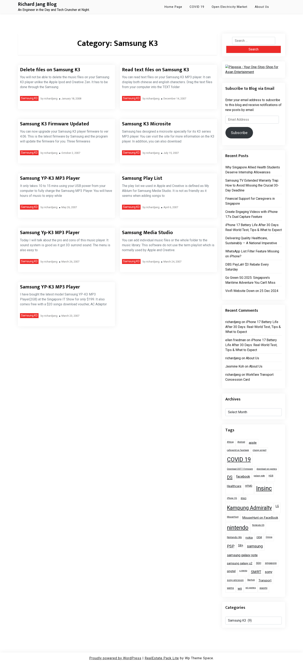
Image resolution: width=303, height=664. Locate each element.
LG (277, 506)
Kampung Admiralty (249, 508)
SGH (258, 563)
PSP (230, 546)
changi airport (259, 450)
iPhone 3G (232, 498)
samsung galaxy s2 (239, 563)
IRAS (243, 498)
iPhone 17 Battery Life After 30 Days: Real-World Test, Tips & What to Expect (253, 227)
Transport (264, 580)
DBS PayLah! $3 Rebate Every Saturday (247, 267)
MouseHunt (232, 517)
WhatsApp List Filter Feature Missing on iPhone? (252, 253)
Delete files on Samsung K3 (50, 70)
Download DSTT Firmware (240, 469)
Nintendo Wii (234, 537)
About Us (262, 7)
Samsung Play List (142, 178)
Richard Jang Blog (37, 4)
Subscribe (239, 133)
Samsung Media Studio (147, 233)
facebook (243, 476)
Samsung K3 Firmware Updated (54, 124)
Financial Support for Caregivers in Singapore (250, 201)
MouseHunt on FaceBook (260, 517)
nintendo (237, 527)
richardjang (51, 98)
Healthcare (234, 486)
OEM (259, 537)
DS (230, 477)
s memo (243, 570)
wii (240, 588)
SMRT (256, 572)
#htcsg (230, 442)
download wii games (267, 469)
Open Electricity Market (229, 7)
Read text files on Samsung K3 (155, 70)
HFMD (248, 485)
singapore (271, 563)
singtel (231, 571)
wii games (250, 587)
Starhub (251, 580)
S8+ (240, 545)
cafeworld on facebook (238, 450)
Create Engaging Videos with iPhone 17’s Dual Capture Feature (251, 214)
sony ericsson (235, 580)
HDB (271, 475)
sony (268, 572)
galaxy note (259, 475)
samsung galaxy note (242, 555)
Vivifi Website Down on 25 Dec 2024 (251, 291)
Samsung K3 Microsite (146, 124)
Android (241, 442)
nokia (249, 537)
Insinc (264, 488)
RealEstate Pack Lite (162, 658)
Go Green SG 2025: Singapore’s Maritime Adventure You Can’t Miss (250, 280)
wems (230, 587)
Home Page (173, 7)
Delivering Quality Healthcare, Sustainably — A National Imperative (251, 240)
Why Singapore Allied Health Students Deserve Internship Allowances (252, 169)
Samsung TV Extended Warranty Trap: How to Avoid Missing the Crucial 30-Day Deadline (252, 185)
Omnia (269, 537)
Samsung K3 (29, 98)
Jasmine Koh (234, 366)
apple (253, 443)
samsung (255, 546)
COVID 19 (197, 7)
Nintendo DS (258, 525)
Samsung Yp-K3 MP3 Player (50, 233)
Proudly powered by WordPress (115, 658)
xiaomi (263, 587)
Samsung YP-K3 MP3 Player (50, 178)
